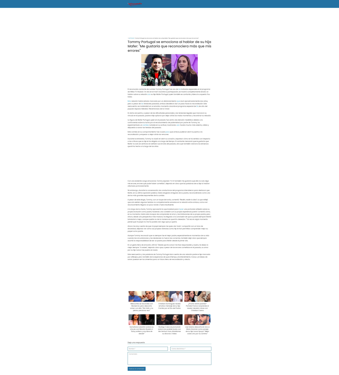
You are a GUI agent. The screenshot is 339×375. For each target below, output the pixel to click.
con (149, 94)
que (178, 101)
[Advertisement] (169, 23)
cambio (146, 125)
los (180, 89)
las (142, 104)
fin (197, 106)
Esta (129, 101)
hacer (181, 209)
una (178, 125)
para (167, 132)
